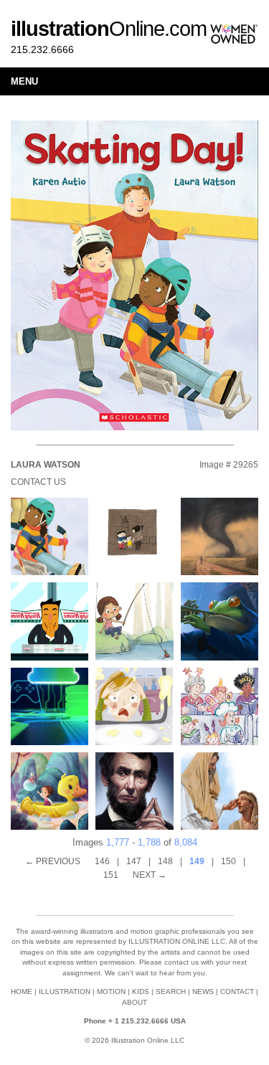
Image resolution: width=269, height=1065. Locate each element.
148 (165, 861)
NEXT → (149, 875)
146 (102, 861)
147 (133, 861)
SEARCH (171, 991)
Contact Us (38, 482)
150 (228, 861)
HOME (21, 991)
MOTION (111, 991)
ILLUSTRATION (64, 991)
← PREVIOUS (52, 861)
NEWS (203, 991)
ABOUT (134, 1002)
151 (110, 875)
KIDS (140, 991)
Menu (24, 81)
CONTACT (237, 991)
